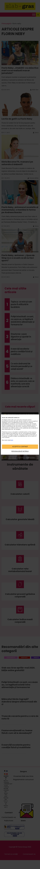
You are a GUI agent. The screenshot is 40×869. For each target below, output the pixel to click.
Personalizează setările (20, 451)
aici (12, 440)
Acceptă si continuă (20, 446)
